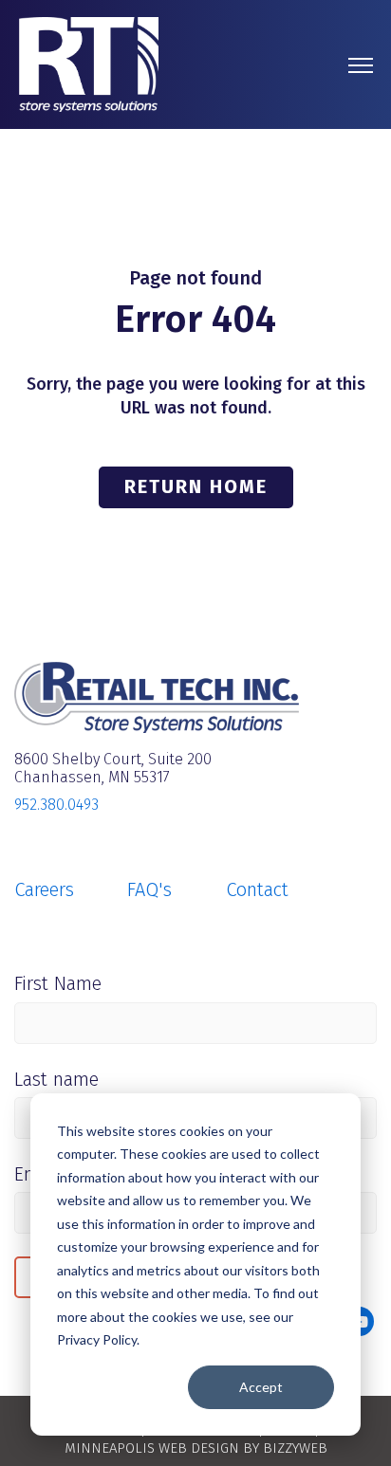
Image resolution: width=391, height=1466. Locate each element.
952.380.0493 (56, 805)
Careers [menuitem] (44, 889)
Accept (261, 1387)
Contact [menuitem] (257, 889)
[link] (88, 63)
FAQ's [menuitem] (149, 889)
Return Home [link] (196, 486)
